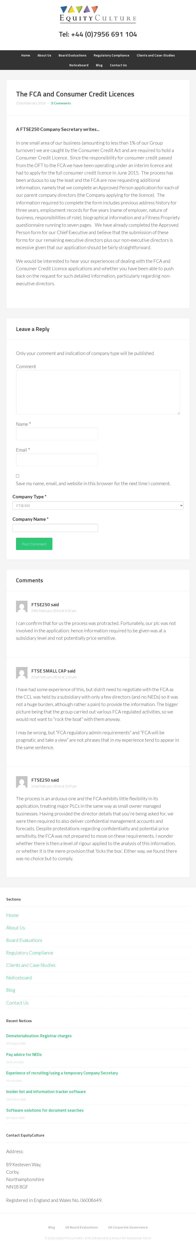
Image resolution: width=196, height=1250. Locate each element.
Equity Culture (98, 14)
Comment (26, 366)
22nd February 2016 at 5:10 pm (54, 677)
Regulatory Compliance (29, 952)
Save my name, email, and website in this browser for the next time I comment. (93, 483)
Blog (10, 990)
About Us (15, 927)
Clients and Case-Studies (30, 965)
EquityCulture (69, 1238)
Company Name (30, 519)
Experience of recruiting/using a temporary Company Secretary (62, 1073)
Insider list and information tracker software (46, 1091)
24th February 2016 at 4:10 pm (53, 611)
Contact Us (17, 1002)
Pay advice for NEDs (24, 1054)
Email (23, 450)
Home (12, 915)
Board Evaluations (24, 940)
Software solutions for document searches (45, 1110)
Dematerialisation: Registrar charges (39, 1036)
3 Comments (61, 103)
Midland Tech (139, 1238)
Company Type (29, 496)
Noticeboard (19, 977)
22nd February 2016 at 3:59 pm (54, 786)
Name (23, 424)
